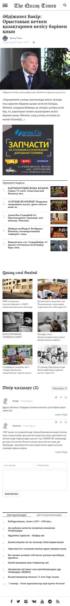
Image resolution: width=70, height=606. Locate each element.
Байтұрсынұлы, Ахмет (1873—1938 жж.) (29, 521)
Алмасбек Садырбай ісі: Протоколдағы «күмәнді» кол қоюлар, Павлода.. (25, 218)
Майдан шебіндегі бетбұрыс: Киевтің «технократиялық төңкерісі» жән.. (25, 231)
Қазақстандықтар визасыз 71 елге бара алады (33, 576)
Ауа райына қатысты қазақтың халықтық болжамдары (31, 529)
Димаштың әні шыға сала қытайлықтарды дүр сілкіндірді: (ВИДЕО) (34, 570)
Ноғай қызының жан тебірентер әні (28, 562)
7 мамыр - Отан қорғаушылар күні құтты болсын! (36, 583)
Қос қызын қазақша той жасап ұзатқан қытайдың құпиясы (36, 556)
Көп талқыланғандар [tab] (49, 515)
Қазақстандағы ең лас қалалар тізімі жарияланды (36, 542)
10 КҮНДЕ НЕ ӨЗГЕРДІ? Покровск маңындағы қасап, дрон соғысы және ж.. (27, 204)
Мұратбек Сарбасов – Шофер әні (26, 535)
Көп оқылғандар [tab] (17, 515)
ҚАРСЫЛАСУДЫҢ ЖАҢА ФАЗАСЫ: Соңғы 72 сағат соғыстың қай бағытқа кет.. (28, 191)
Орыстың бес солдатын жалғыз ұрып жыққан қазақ (37, 548)
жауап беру (61, 414)
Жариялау (11, 493)
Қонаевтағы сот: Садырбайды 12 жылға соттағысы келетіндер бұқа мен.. (27, 245)
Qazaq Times (16, 38)
